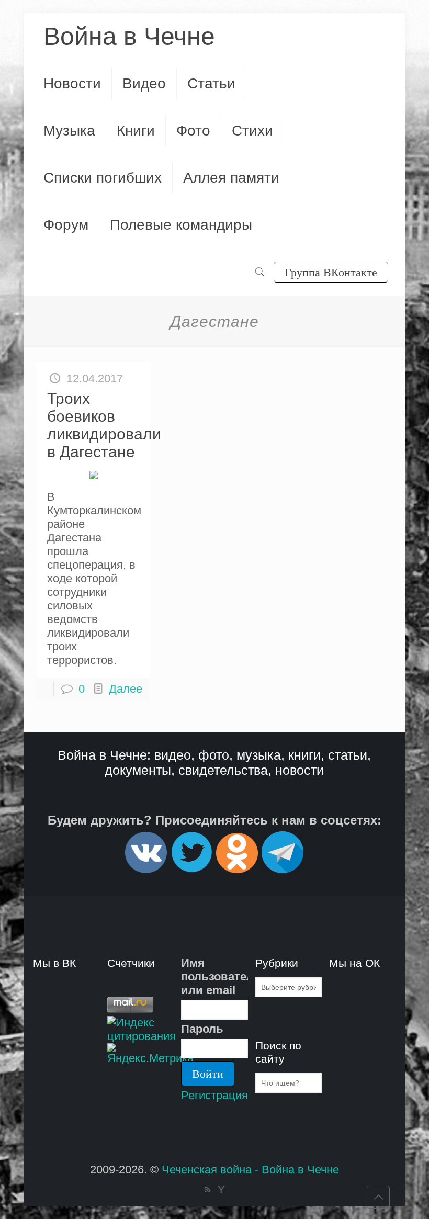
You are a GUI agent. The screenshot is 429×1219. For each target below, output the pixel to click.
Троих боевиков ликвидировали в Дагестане (104, 425)
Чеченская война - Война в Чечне (250, 1169)
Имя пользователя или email (214, 976)
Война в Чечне (129, 36)
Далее (125, 688)
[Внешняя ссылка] (146, 869)
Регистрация (214, 1095)
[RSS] (207, 1189)
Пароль (202, 1028)
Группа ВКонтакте (331, 271)
